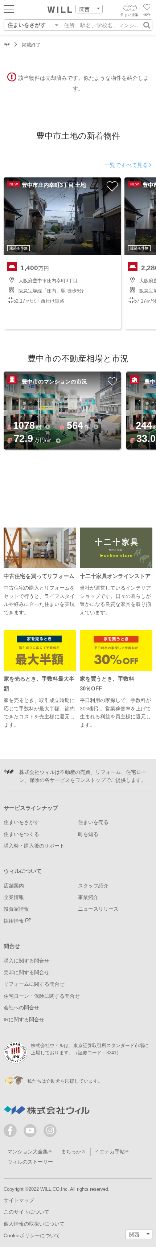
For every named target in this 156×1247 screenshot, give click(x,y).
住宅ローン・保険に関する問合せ (42, 996)
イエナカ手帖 (109, 1151)
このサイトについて (26, 1212)
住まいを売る (93, 822)
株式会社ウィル (6, 45)
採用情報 (14, 921)
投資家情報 (16, 909)
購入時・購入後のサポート (34, 846)
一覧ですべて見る (126, 165)
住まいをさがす (21, 822)
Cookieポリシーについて (32, 1235)
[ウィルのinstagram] (50, 1130)
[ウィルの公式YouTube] (32, 1132)
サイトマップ (19, 1200)
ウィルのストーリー (30, 1162)
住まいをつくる (21, 834)
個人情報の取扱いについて (34, 1224)
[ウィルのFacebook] (12, 1132)
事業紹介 (88, 897)
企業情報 (14, 897)
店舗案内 (14, 886)
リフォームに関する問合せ (34, 984)
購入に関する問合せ (26, 961)
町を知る (88, 834)
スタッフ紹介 (93, 886)
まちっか (71, 1151)
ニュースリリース (98, 909)
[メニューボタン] (9, 9)
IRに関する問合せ (24, 1019)
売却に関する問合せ (26, 972)
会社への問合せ (21, 1007)
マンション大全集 (27, 1151)
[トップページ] (60, 10)
